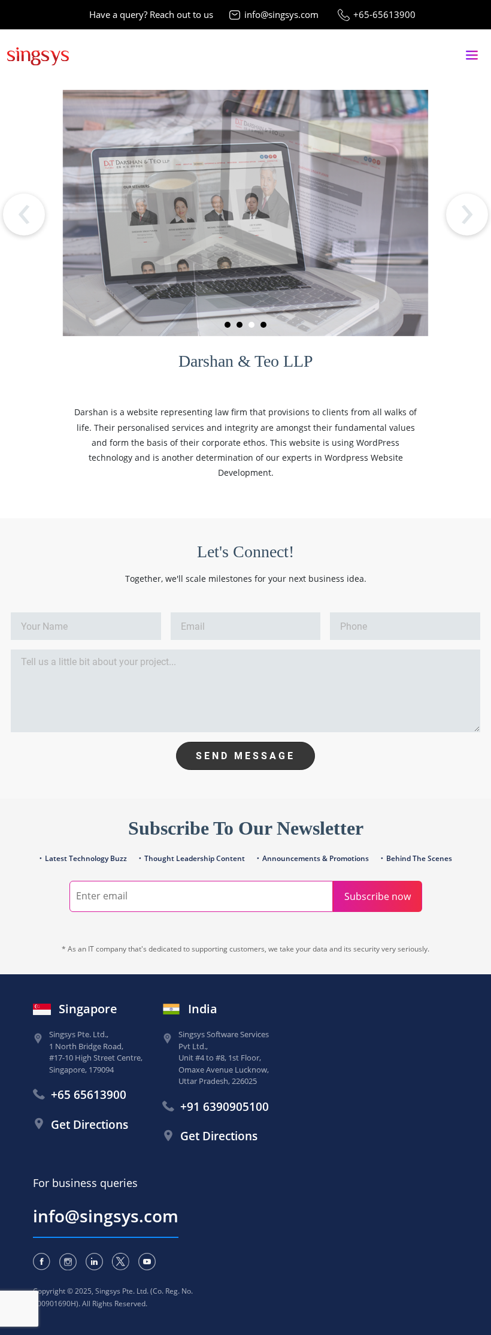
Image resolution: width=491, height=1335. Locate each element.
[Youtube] (147, 1261)
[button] (228, 325)
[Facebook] (41, 1261)
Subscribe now (377, 896)
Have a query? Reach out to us (151, 14)
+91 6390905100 (224, 1106)
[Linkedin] (94, 1261)
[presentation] (24, 214)
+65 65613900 (88, 1095)
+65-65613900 (384, 14)
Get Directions (89, 1124)
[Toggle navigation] (472, 55)
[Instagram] (68, 1261)
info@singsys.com (281, 14)
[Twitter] (120, 1261)
